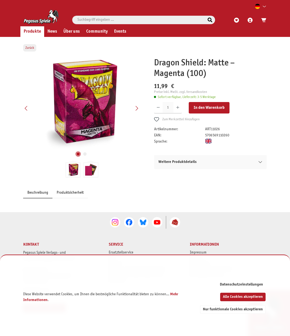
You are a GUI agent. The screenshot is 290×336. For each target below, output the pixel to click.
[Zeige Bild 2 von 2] (85, 154)
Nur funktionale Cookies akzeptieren (233, 309)
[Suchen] (210, 20)
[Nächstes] (137, 108)
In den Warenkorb (209, 107)
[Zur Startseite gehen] (41, 16)
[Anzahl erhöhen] (177, 107)
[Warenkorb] (262, 20)
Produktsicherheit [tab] (70, 193)
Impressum (198, 252)
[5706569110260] (81, 103)
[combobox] (138, 20)
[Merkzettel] (236, 20)
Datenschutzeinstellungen (241, 284)
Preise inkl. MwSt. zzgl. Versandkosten (180, 92)
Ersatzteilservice (121, 252)
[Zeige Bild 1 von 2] (78, 154)
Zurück (29, 47)
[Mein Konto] (250, 20)
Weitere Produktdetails (177, 162)
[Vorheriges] (26, 108)
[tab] (37, 192)
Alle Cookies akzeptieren (243, 297)
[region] (82, 118)
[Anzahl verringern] (158, 107)
